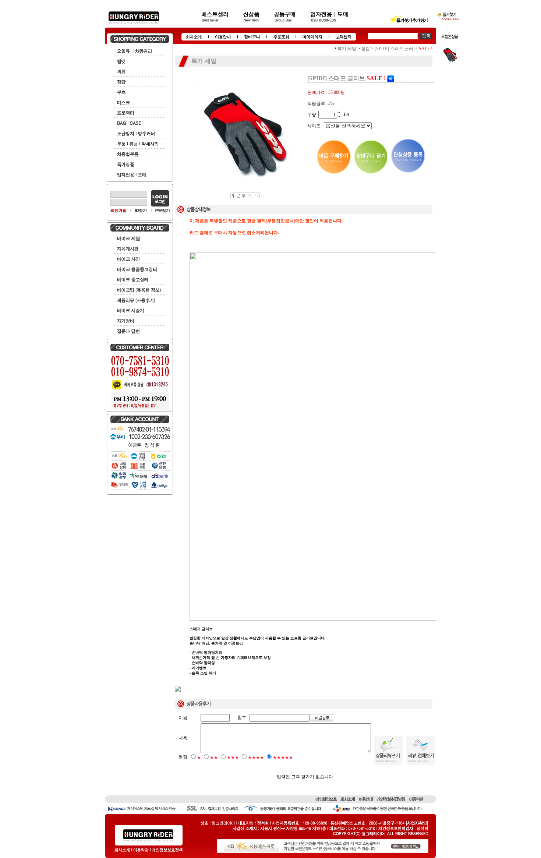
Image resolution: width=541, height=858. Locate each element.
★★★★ (256, 757)
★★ (214, 757)
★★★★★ (283, 757)
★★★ (233, 757)
